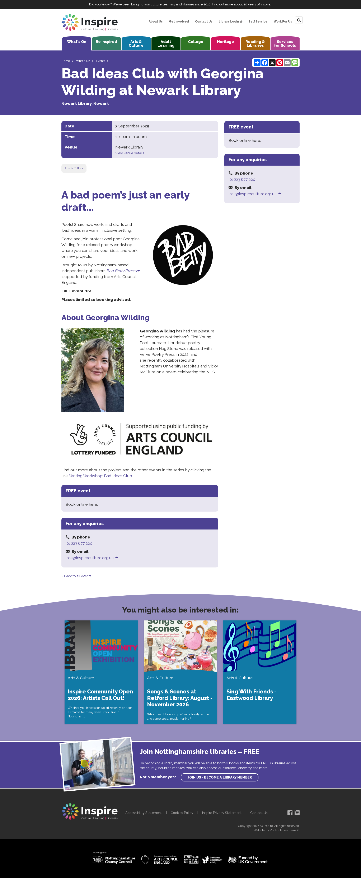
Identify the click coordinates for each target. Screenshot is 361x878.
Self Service (258, 21)
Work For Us (283, 21)
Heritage (225, 41)
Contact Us (203, 21)
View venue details (129, 153)
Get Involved (179, 21)
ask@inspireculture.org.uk (90, 557)
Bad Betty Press (120, 270)
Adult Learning (166, 43)
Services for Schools (285, 43)
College (195, 41)
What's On (76, 41)
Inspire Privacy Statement (222, 813)
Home (65, 61)
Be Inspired (106, 41)
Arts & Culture (136, 43)
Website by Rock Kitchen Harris (275, 830)
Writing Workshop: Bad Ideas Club (100, 475)
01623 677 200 (79, 543)
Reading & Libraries (255, 43)
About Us (156, 21)
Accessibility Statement (143, 813)
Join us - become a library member (220, 777)
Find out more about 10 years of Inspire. (242, 4)
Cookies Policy (182, 813)
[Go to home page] (90, 22)
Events (100, 61)
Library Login (229, 21)
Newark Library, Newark (85, 103)
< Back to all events (76, 576)
